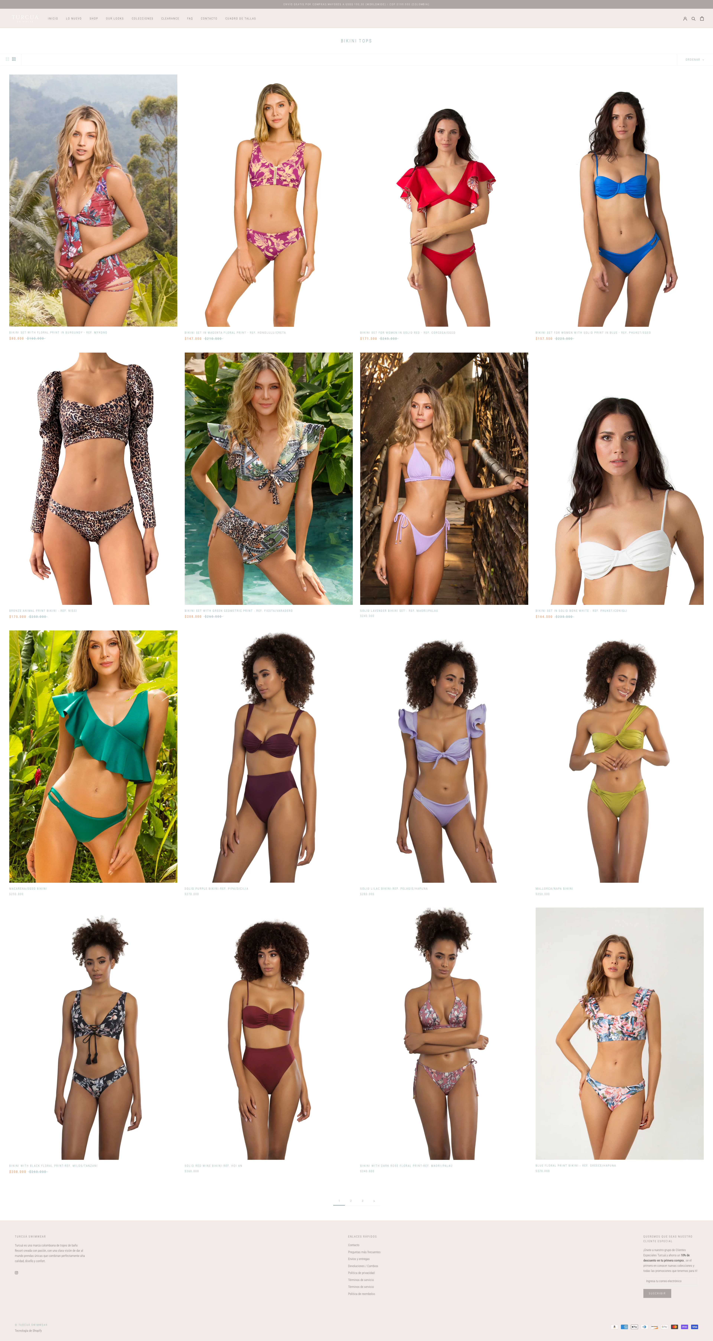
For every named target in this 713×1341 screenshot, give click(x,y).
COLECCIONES (143, 18)
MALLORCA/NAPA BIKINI (554, 888)
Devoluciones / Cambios (363, 1266)
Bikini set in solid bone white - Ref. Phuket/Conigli (582, 610)
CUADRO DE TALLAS (240, 18)
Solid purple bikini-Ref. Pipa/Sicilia (217, 888)
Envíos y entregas (359, 1259)
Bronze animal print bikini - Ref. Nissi (43, 610)
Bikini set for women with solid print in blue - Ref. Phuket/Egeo (593, 332)
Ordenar (693, 59)
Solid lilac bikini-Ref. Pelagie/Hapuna (394, 888)
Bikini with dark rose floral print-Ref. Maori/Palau (406, 1166)
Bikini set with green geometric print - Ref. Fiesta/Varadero (239, 610)
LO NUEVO (74, 18)
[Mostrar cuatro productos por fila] (13, 59)
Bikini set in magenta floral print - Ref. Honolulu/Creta (235, 332)
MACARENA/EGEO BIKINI (28, 888)
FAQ (190, 18)
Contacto (353, 1245)
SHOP (94, 18)
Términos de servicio (361, 1280)
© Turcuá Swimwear (31, 1324)
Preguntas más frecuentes (364, 1252)
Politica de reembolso (361, 1294)
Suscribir (657, 1293)
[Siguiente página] (374, 1201)
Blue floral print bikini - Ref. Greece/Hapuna (576, 1165)
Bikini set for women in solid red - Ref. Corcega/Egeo (408, 332)
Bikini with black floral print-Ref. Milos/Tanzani (53, 1166)
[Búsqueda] (694, 18)
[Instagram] (16, 1272)
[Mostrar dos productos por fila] (7, 59)
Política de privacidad (361, 1273)
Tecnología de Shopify (28, 1330)
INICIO (53, 18)
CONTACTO (209, 18)
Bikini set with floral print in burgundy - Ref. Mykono (58, 332)
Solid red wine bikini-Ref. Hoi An (213, 1166)
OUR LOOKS (115, 18)
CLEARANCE (170, 18)
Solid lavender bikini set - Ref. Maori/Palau (399, 610)
